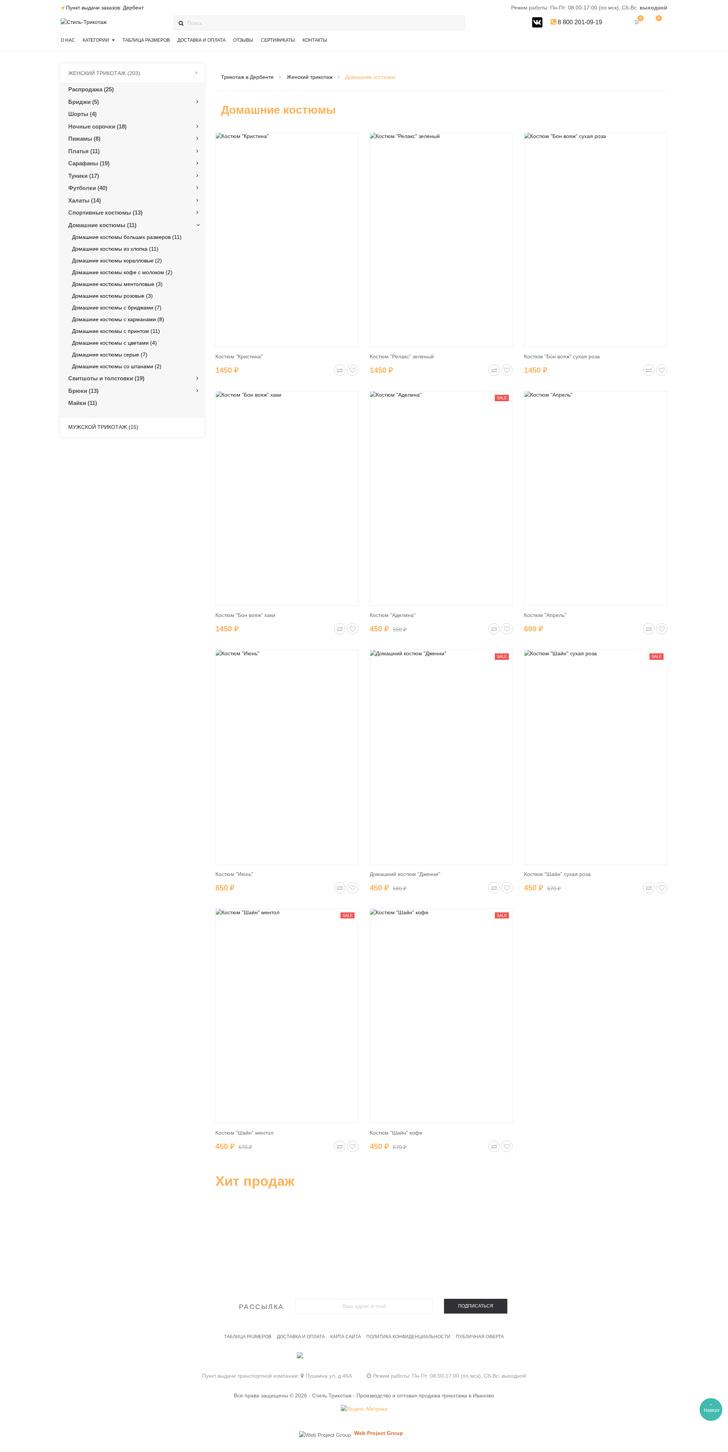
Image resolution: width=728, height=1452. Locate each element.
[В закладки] (352, 370)
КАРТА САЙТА (345, 1336)
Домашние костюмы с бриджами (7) (117, 308)
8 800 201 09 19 (364, 1359)
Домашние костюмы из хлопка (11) (115, 249)
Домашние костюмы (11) (102, 225)
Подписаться (475, 1306)
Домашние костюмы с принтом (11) (116, 331)
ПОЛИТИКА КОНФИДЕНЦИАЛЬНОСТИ (408, 1336)
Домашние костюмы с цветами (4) (114, 343)
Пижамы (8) (84, 138)
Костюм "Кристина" (239, 356)
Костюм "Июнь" (234, 874)
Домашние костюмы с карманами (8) (118, 319)
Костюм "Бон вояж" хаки (245, 615)
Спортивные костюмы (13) (105, 212)
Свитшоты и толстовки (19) (106, 378)
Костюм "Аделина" (393, 615)
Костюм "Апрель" (545, 615)
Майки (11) (82, 403)
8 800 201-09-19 (579, 22)
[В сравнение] (339, 370)
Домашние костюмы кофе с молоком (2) (122, 272)
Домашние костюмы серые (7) (109, 355)
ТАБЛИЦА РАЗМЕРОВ (247, 1336)
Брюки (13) (83, 391)
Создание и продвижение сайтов (391, 1440)
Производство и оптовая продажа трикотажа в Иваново (425, 1395)
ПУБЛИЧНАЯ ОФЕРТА (480, 1336)
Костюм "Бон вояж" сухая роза (562, 356)
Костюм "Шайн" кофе (396, 1133)
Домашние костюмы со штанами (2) (117, 366)
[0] (656, 22)
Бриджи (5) (83, 102)
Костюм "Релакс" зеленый (402, 356)
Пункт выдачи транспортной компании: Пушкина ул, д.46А (277, 1376)
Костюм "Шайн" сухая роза (557, 874)
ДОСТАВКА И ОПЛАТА (301, 1336)
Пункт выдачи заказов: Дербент (105, 8)
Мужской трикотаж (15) (103, 427)
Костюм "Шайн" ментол (244, 1133)
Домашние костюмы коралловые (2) (117, 260)
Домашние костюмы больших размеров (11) (127, 237)
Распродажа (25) (91, 89)
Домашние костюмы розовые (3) (112, 296)
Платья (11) (84, 151)
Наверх (712, 1410)
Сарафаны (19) (89, 163)
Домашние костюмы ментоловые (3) (117, 284)
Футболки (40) (87, 188)
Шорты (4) (82, 114)
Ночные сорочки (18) (97, 126)
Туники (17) (83, 176)
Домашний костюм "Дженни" (405, 874)
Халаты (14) (84, 200)
